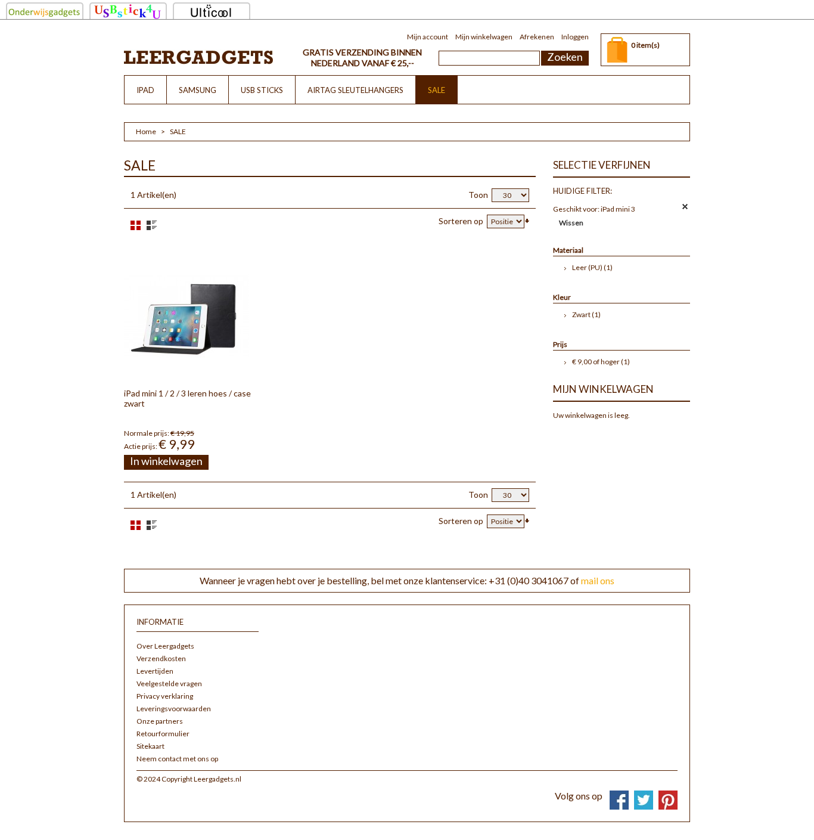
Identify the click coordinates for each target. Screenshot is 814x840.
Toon (478, 195)
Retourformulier (162, 733)
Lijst (152, 225)
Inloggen (575, 36)
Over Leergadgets (165, 645)
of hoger (596, 361)
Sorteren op (461, 221)
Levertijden (154, 671)
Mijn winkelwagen (483, 36)
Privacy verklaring (164, 696)
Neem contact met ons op (177, 758)
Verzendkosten (161, 658)
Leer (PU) (587, 267)
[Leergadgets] (198, 56)
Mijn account (427, 36)
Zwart (581, 314)
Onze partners (159, 721)
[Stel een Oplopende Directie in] (527, 220)
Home (146, 131)
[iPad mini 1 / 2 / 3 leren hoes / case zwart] (186, 315)
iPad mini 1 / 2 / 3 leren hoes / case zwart (187, 398)
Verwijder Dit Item (685, 207)
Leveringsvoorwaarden (173, 708)
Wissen (571, 222)
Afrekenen (537, 36)
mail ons (597, 580)
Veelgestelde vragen (169, 683)
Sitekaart (150, 746)
